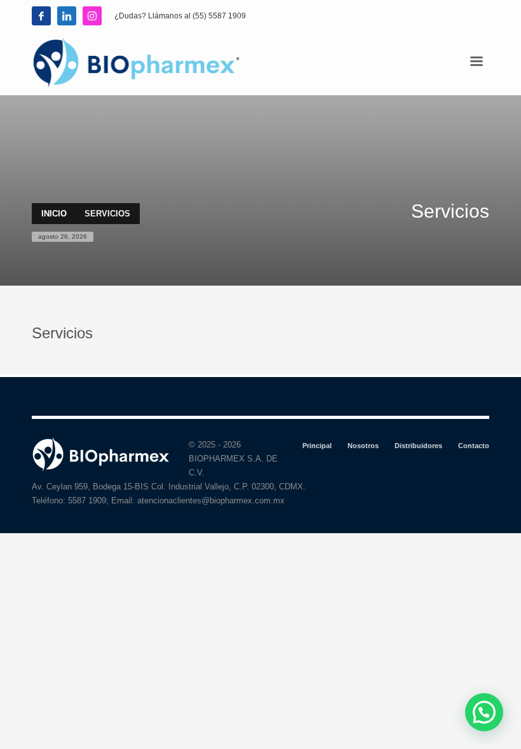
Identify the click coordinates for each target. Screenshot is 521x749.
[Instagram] (92, 15)
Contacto (473, 445)
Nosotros (363, 445)
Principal (317, 445)
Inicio (54, 213)
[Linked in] (66, 15)
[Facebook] (41, 15)
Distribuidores (418, 445)
